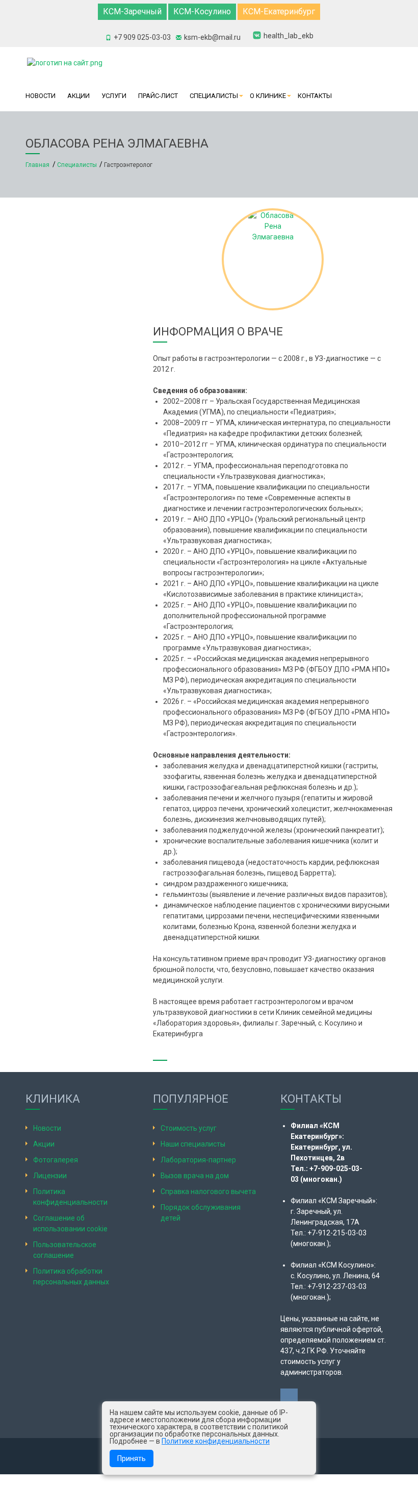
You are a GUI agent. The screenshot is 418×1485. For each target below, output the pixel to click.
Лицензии (50, 1176)
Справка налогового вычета (208, 1191)
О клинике (268, 96)
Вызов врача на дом (195, 1176)
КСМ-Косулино (202, 11)
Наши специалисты (193, 1144)
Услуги (113, 96)
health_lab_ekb (289, 35)
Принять (131, 1458)
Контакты (315, 96)
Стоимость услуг (189, 1128)
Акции (78, 96)
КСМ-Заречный (132, 11)
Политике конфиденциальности (216, 1441)
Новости (40, 96)
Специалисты (214, 96)
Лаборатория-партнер (198, 1160)
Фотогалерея (55, 1160)
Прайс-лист (158, 96)
